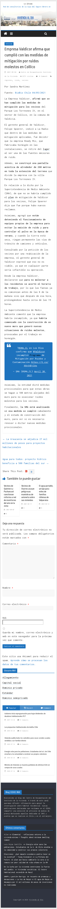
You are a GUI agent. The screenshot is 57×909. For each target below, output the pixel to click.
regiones (8, 80)
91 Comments (24, 720)
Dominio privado (12, 687)
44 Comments (24, 744)
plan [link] (11, 197)
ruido (17, 80)
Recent (30, 708)
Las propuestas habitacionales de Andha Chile (21, 727)
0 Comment (42, 76)
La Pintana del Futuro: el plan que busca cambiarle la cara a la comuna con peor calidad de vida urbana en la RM (26, 860)
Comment (47, 708)
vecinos (25, 80)
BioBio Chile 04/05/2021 (30, 92)
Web (4, 618)
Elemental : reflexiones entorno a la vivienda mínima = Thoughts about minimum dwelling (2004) (26, 837)
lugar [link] (46, 149)
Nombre (8, 587)
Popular (12, 708)
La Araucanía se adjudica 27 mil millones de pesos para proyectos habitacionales (25, 443)
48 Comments (24, 731)
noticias (9, 44)
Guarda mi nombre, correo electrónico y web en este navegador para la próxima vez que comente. (28, 636)
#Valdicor (39, 351)
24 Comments (24, 757)
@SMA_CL (23, 348)
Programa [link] (35, 355)
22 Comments (24, 771)
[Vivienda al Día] (5, 34)
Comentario (10, 543)
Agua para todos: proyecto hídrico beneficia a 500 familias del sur (26, 461)
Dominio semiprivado (15, 698)
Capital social (12, 682)
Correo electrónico (16, 604)
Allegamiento (10, 677)
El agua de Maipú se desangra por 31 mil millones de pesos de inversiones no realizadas (28, 882)
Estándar (8, 693)
